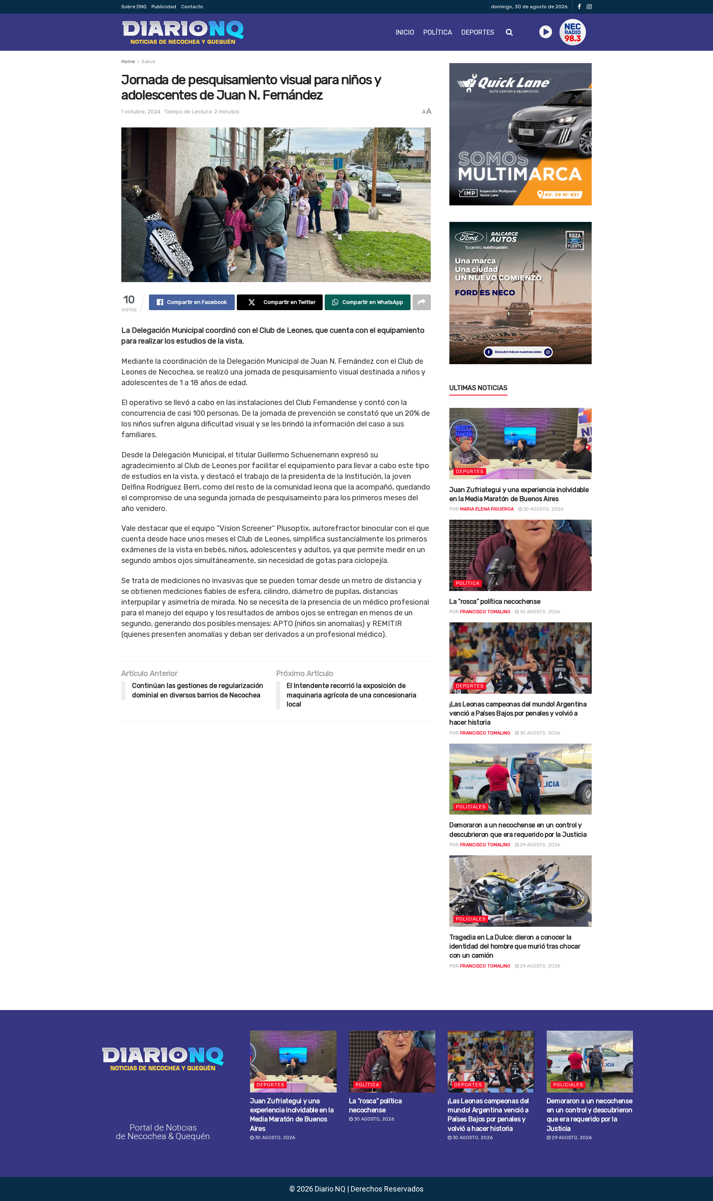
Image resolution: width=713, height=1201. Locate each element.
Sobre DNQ (133, 6)
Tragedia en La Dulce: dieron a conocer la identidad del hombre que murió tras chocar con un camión (515, 946)
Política (437, 32)
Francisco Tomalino (485, 612)
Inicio (405, 32)
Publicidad (163, 6)
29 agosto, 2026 (539, 845)
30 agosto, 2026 (542, 509)
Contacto (192, 6)
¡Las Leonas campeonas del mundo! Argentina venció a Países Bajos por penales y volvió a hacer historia (518, 713)
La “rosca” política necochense (494, 601)
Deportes (477, 32)
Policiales (471, 807)
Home (128, 61)
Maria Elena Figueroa (487, 509)
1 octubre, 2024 (141, 111)
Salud (148, 61)
